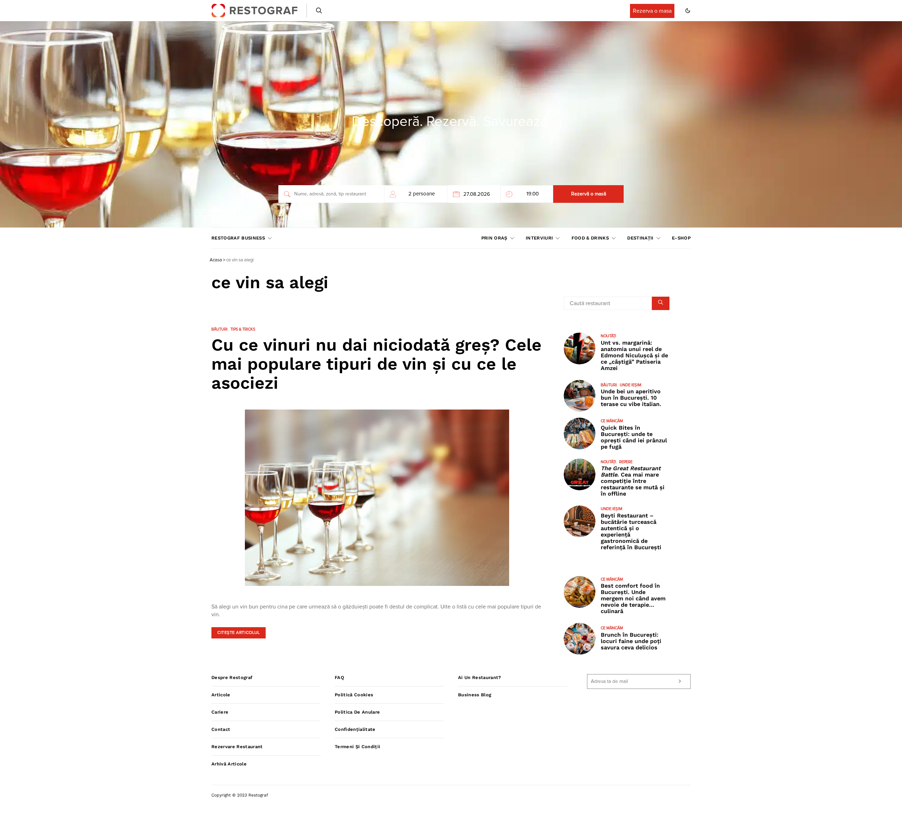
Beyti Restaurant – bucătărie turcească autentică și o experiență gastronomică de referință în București (631, 531)
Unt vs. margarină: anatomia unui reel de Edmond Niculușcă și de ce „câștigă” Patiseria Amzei (634, 355)
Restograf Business (238, 238)
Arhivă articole (229, 764)
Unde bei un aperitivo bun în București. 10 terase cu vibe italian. (631, 397)
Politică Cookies (354, 694)
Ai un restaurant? (479, 677)
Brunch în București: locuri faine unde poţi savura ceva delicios (631, 641)
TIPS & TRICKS (242, 329)
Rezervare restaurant (237, 746)
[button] (688, 10)
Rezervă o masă (588, 194)
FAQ (339, 677)
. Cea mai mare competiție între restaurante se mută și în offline (633, 481)
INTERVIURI (539, 238)
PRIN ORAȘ (494, 238)
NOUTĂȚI (608, 336)
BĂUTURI (219, 329)
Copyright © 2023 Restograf (239, 795)
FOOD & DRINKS (590, 238)
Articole (220, 694)
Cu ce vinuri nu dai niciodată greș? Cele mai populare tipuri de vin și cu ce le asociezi (376, 364)
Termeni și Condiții (357, 746)
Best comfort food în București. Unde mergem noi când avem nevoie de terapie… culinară (633, 598)
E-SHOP (681, 238)
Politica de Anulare (357, 712)
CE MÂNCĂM (612, 421)
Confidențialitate (355, 729)
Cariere (219, 712)
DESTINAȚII (640, 238)
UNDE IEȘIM (630, 385)
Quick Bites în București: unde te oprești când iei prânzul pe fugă (634, 437)
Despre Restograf (231, 677)
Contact (220, 729)
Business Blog (474, 694)
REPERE (625, 462)
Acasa (216, 260)
